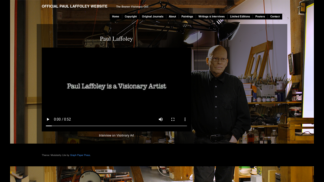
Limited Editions (240, 16)
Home (115, 16)
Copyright (131, 16)
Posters (260, 16)
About (172, 16)
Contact (275, 16)
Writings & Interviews (211, 16)
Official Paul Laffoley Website (75, 6)
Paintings (187, 16)
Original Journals (153, 16)
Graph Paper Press (80, 155)
